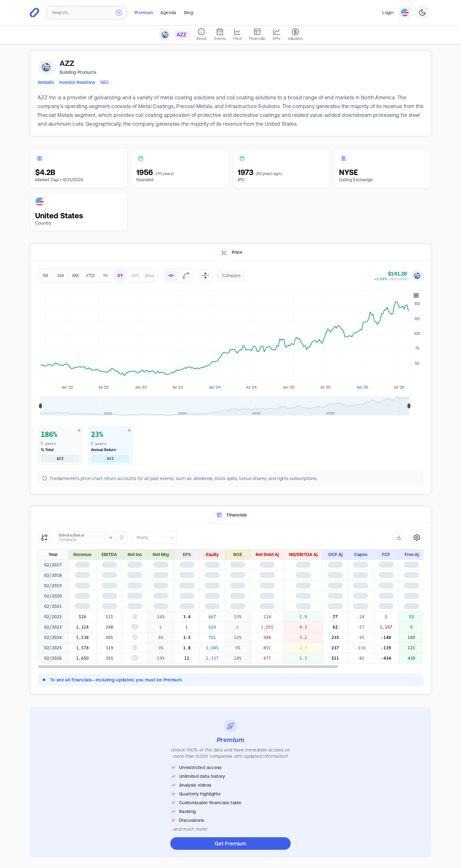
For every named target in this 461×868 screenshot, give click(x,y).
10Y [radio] (135, 275)
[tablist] (230, 252)
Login (388, 12)
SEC (104, 82)
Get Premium (230, 846)
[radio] (171, 275)
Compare (231, 275)
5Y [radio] (120, 275)
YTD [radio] (90, 275)
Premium (144, 12)
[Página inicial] (34, 13)
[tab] (230, 252)
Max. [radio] (150, 275)
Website (46, 82)
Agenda (168, 12)
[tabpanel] (230, 379)
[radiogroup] (98, 275)
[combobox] (87, 12)
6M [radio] (75, 275)
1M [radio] (45, 275)
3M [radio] (60, 275)
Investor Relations (77, 82)
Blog (188, 12)
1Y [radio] (105, 275)
